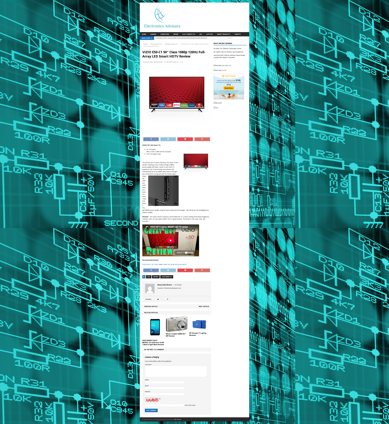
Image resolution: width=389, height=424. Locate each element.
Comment (148, 364)
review (155, 277)
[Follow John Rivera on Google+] (167, 299)
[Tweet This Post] (168, 139)
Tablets (237, 34)
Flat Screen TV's (156, 44)
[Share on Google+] (202, 139)
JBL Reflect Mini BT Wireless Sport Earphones (229, 52)
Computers (164, 34)
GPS (200, 34)
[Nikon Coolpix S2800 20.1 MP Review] (177, 331)
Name (147, 380)
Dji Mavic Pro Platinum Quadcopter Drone (227, 48)
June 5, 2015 (149, 62)
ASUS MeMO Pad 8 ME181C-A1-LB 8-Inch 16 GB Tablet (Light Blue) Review (153, 342)
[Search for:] (236, 38)
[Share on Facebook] (151, 139)
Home (144, 34)
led (148, 277)
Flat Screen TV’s (188, 34)
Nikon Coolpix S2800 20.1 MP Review (176, 335)
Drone (175, 34)
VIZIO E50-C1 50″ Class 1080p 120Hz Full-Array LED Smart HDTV (164, 264)
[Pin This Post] (185, 139)
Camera (153, 34)
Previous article (151, 306)
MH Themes (177, 419)
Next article (204, 306)
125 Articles (178, 285)
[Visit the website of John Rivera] (158, 299)
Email (146, 386)
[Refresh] (160, 398)
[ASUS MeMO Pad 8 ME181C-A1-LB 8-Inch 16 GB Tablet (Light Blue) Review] (153, 337)
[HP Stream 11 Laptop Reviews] (200, 330)
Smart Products (223, 34)
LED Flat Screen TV (172, 62)
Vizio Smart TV (167, 277)
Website (147, 392)
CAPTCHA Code (190, 405)
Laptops (209, 34)
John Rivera (159, 62)
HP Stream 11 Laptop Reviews (197, 334)
